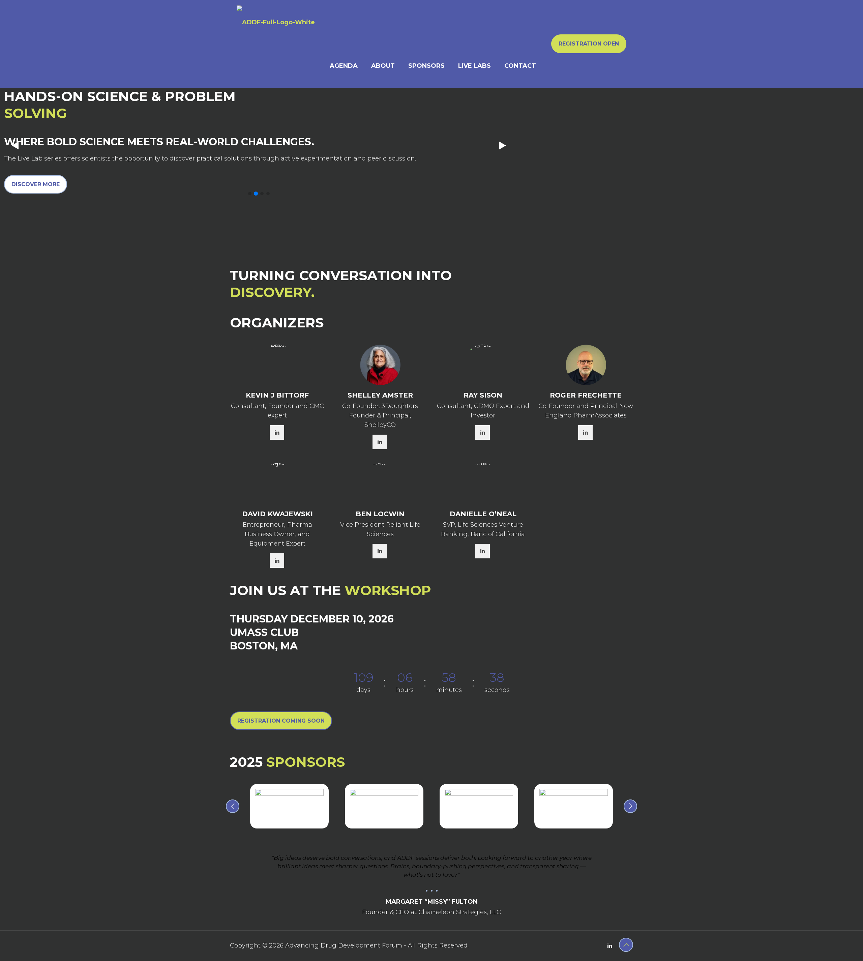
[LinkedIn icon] (609, 945)
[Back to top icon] (626, 945)
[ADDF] (276, 22)
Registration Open (589, 43)
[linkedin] (277, 432)
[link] (289, 806)
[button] (249, 193)
